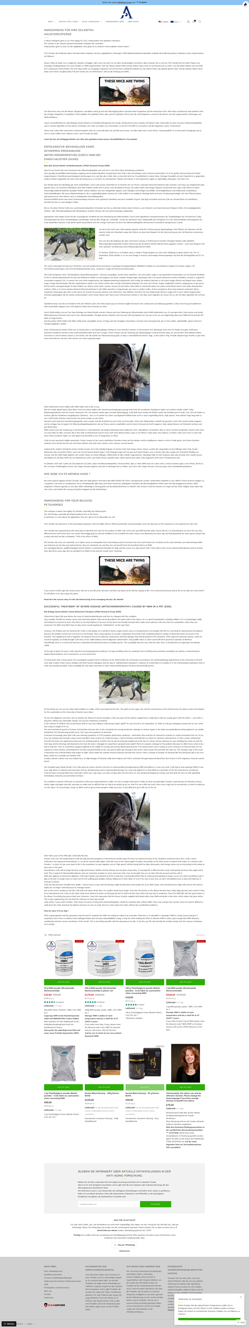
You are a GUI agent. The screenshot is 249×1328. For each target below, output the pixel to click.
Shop (50, 22)
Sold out (144, 1087)
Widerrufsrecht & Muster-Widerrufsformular (62, 1281)
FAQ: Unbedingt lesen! (53, 1271)
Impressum (48, 1297)
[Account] (188, 21)
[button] (169, 22)
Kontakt (47, 1294)
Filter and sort (54, 935)
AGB (46, 1284)
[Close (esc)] (240, 1297)
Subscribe (155, 1204)
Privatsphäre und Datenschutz (56, 1287)
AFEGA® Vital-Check (68, 22)
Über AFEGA (133, 22)
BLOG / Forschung (90, 22)
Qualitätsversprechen (53, 1274)
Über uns (48, 1291)
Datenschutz (124, 1251)
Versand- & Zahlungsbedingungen (58, 1278)
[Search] (199, 21)
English (29, 1324)
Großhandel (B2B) (115, 22)
